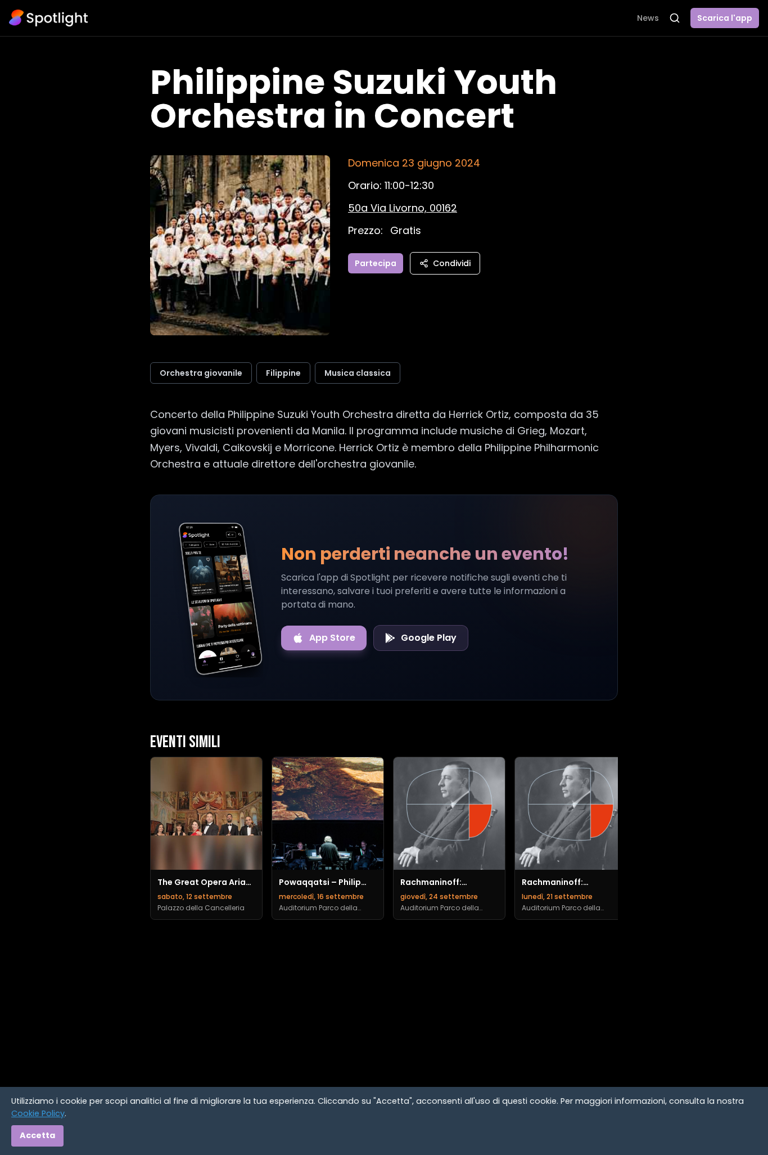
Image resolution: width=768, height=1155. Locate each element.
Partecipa (375, 263)
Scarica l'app (724, 18)
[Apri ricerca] (674, 18)
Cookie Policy (38, 1113)
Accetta (37, 1135)
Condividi (452, 263)
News (648, 18)
